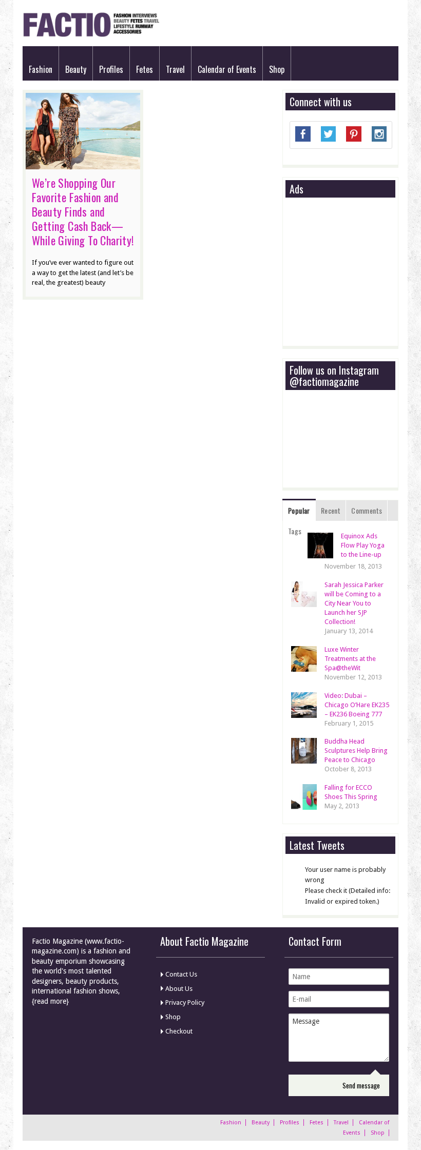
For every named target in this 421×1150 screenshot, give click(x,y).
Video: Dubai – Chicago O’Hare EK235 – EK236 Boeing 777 (356, 705)
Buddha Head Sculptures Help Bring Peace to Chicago (356, 750)
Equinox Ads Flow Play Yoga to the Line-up (363, 545)
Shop (276, 69)
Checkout (179, 1031)
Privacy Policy (184, 1002)
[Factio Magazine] (91, 35)
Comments (366, 510)
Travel (175, 69)
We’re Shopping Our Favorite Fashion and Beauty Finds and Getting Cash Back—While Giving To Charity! (83, 211)
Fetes (144, 69)
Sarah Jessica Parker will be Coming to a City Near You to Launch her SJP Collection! (354, 603)
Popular (299, 510)
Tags (295, 530)
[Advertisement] (355, 272)
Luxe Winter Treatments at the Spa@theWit (350, 659)
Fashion (40, 69)
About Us (179, 988)
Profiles (111, 69)
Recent (330, 510)
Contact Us (181, 974)
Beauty (75, 69)
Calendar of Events (227, 69)
